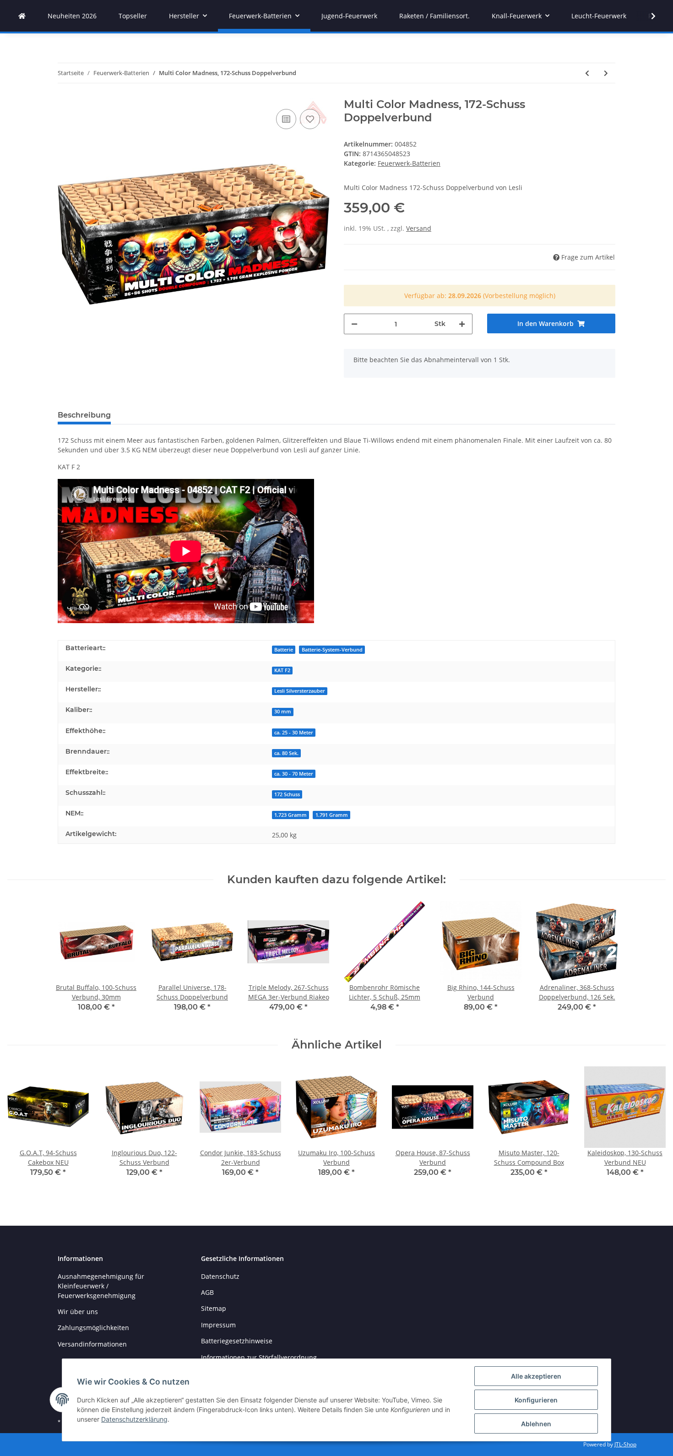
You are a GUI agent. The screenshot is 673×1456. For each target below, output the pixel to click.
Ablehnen (536, 1424)
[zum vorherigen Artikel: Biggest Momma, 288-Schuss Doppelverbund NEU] (587, 73)
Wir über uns (78, 1311)
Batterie (283, 650)
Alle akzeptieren (536, 1376)
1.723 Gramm (290, 815)
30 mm (282, 711)
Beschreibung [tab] (84, 415)
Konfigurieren (536, 1400)
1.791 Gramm (331, 815)
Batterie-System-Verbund (332, 650)
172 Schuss (287, 794)
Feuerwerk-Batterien (409, 163)
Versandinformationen (92, 1344)
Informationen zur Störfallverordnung (259, 1357)
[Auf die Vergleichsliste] (286, 119)
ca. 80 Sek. (286, 753)
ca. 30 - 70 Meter (293, 774)
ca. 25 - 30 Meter (293, 732)
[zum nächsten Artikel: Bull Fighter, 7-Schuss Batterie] (606, 73)
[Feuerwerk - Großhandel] (22, 16)
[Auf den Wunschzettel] (310, 119)
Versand (418, 228)
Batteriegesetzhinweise (236, 1340)
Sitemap (213, 1308)
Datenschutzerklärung (134, 1419)
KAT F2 (282, 670)
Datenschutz (220, 1276)
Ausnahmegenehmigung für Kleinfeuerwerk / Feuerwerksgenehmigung (101, 1286)
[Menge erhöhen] (462, 324)
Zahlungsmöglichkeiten (93, 1327)
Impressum (218, 1324)
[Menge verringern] (354, 324)
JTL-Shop (625, 1444)
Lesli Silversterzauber (299, 691)
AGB (207, 1292)
